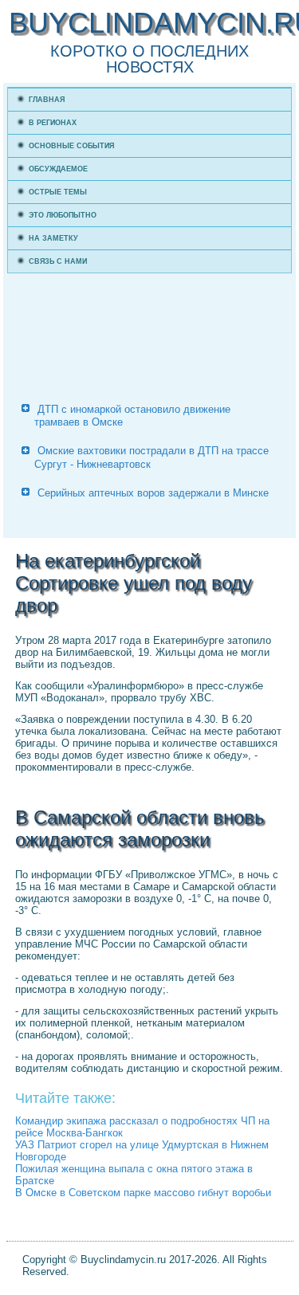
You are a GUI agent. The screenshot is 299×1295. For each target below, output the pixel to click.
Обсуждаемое (58, 169)
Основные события (71, 146)
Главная (47, 100)
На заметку (53, 238)
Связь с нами (58, 261)
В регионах (53, 123)
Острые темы (58, 192)
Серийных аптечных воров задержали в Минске (153, 493)
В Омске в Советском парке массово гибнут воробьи (143, 1193)
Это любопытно (62, 215)
